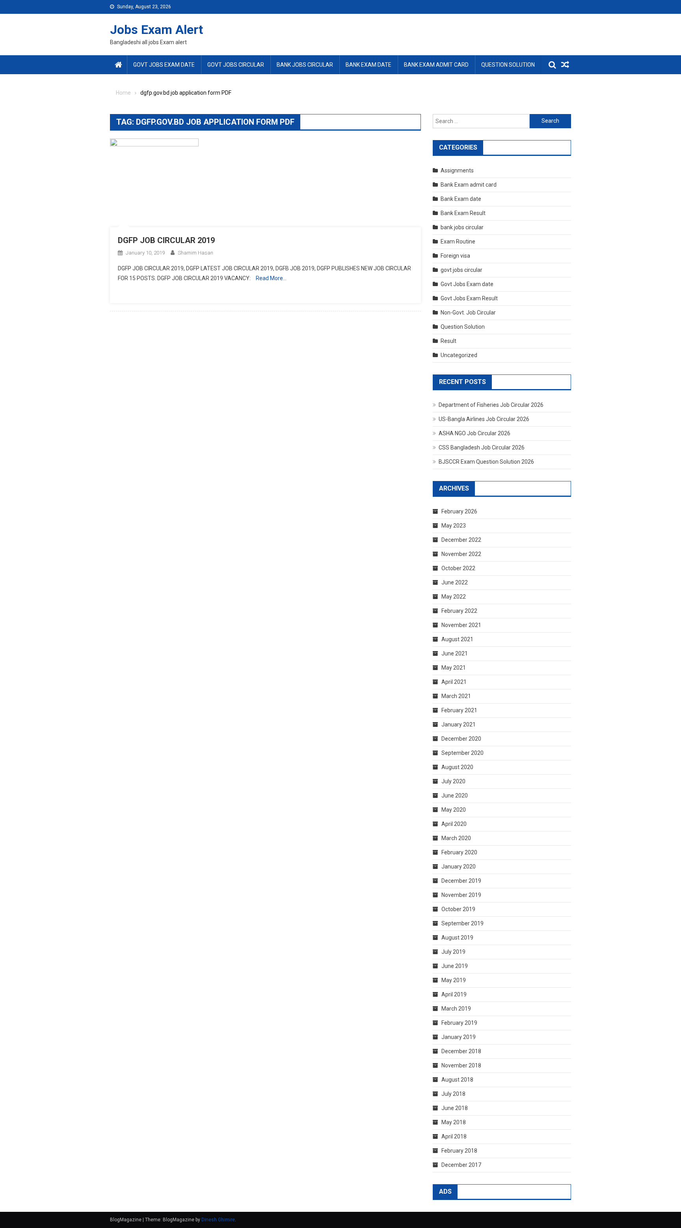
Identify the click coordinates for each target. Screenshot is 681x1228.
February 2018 (459, 1151)
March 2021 (456, 696)
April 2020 (454, 824)
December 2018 (461, 1051)
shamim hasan (195, 253)
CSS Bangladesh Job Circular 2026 (482, 447)
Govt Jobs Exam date (164, 65)
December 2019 (461, 881)
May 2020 (453, 810)
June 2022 (454, 582)
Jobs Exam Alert (156, 29)
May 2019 (453, 980)
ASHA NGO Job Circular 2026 (474, 433)
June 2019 (454, 966)
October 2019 (458, 909)
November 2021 (461, 625)
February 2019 (459, 1023)
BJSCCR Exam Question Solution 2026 (486, 462)
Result (448, 341)
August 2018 (457, 1079)
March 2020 (456, 838)
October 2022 (458, 568)
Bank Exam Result (463, 213)
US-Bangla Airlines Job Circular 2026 (484, 419)
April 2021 (454, 682)
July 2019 (453, 952)
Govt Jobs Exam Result (469, 298)
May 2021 (453, 668)
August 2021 (457, 639)
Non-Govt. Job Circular (468, 312)
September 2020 (462, 753)
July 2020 (453, 781)
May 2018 (453, 1122)
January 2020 (458, 866)
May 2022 (453, 596)
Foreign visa (455, 256)
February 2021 (459, 710)
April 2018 (454, 1136)
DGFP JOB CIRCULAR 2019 (166, 240)
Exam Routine (458, 241)
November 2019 (461, 895)
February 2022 (459, 611)
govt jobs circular (235, 65)
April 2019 (454, 994)
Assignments (457, 170)
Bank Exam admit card (436, 65)
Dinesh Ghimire (218, 1219)
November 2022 (461, 554)
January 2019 (458, 1037)
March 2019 (456, 1008)
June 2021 (454, 653)
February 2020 (459, 852)
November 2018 (461, 1065)
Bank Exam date (368, 65)
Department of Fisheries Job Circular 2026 (491, 405)
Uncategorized (459, 355)
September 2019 (462, 923)
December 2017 (461, 1165)
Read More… (271, 278)
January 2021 (458, 724)
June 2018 (454, 1108)
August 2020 (457, 767)
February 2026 (459, 511)
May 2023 (453, 525)
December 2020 (461, 739)
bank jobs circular (305, 65)
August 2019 (457, 937)
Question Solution (508, 65)
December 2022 (461, 540)
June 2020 (454, 795)
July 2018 (453, 1094)
